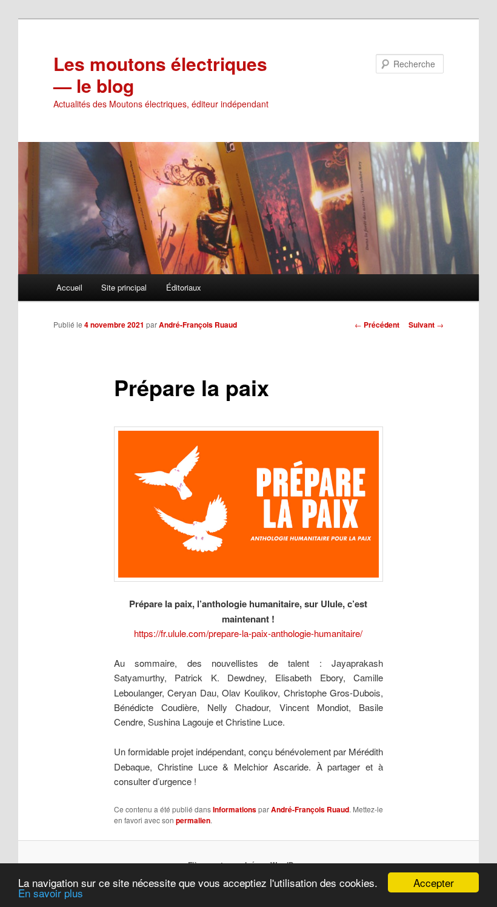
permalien (193, 820)
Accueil (69, 287)
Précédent (377, 324)
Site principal (124, 287)
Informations (234, 809)
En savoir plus (50, 892)
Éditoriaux (183, 287)
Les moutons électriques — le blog (160, 74)
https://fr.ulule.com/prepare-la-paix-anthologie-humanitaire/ (248, 633)
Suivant (426, 324)
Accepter (433, 882)
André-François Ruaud (198, 324)
